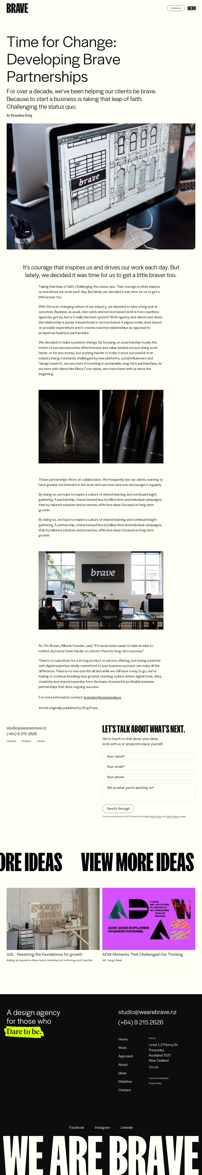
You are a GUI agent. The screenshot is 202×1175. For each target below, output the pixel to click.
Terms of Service (173, 816)
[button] (17, 8)
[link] (17, 8)
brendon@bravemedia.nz (102, 697)
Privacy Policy (155, 816)
